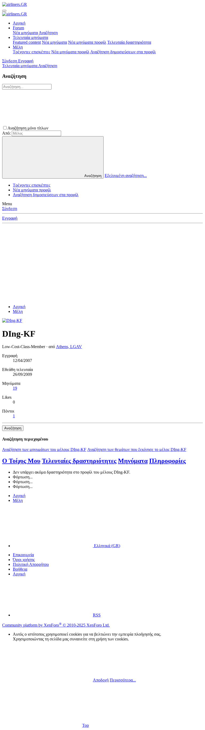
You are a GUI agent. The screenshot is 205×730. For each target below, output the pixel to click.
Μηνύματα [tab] (133, 460)
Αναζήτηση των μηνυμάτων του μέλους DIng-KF (44, 449)
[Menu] (4, 10)
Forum (18, 28)
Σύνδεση (9, 208)
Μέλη (18, 47)
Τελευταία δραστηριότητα (129, 42)
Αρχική (19, 23)
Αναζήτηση (48, 32)
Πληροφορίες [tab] (167, 460)
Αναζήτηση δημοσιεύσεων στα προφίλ (123, 52)
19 (15, 388)
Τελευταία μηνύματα (30, 37)
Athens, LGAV (69, 346)
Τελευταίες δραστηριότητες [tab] (79, 460)
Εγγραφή (9, 218)
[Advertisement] (102, 262)
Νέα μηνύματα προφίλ (87, 42)
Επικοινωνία (23, 554)
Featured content (27, 42)
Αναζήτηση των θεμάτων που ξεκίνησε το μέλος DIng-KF (136, 449)
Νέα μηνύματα (25, 32)
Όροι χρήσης (24, 559)
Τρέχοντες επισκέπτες (31, 52)
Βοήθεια (20, 569)
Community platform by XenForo (56, 625)
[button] (89, 128)
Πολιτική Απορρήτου (31, 564)
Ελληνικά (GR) (106, 545)
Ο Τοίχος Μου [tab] (21, 460)
